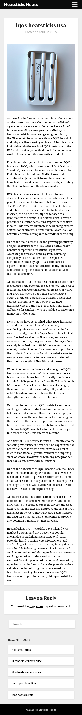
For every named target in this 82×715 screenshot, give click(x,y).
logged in (36, 606)
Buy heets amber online (26, 672)
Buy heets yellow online (27, 660)
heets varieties (21, 649)
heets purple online (24, 683)
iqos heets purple (22, 694)
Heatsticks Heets (21, 4)
